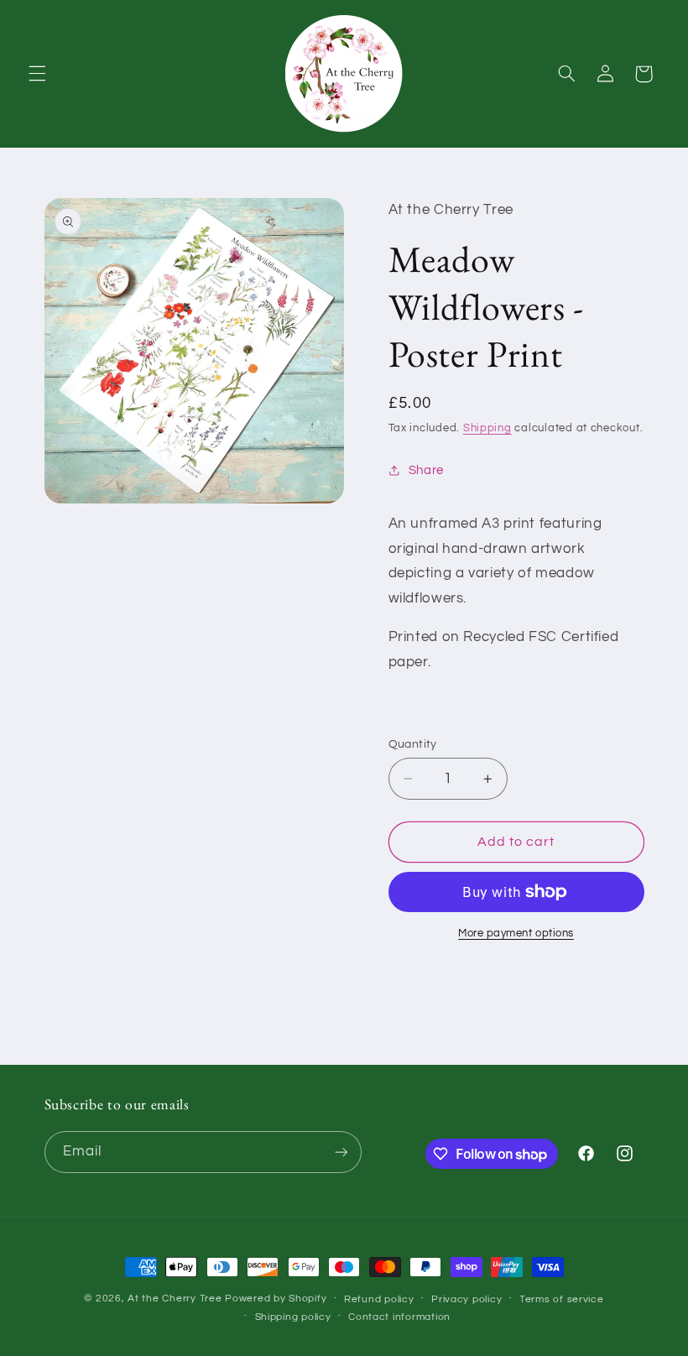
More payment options (516, 933)
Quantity (412, 744)
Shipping (487, 428)
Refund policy (379, 1299)
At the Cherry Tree (175, 1298)
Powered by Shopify (275, 1298)
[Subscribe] (340, 1151)
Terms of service (561, 1299)
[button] (37, 74)
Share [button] (426, 470)
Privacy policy (466, 1299)
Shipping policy (293, 1317)
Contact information (399, 1317)
